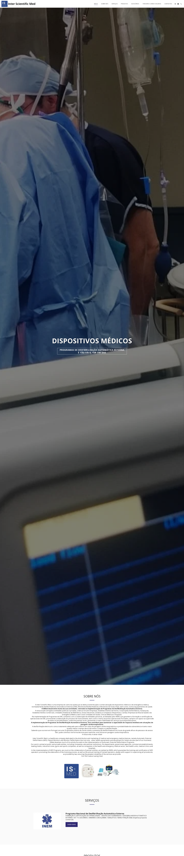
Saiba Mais (71, 824)
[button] (175, 4)
